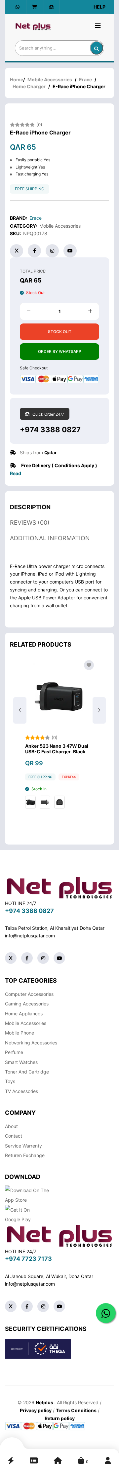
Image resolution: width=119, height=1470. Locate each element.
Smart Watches (21, 1062)
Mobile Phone (19, 1033)
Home (16, 79)
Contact (13, 1136)
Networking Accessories (31, 1042)
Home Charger (29, 86)
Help (99, 7)
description (30, 507)
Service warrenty (23, 1146)
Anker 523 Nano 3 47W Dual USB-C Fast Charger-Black (56, 748)
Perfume (14, 1052)
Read (15, 473)
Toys (10, 1081)
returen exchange (25, 1155)
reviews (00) (30, 522)
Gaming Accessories (27, 1003)
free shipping (29, 188)
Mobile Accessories (49, 79)
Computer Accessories (29, 994)
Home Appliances (24, 1013)
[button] (99, 710)
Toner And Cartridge (27, 1071)
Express (69, 777)
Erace (85, 79)
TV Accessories (21, 1091)
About (11, 1126)
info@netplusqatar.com (30, 935)
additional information (50, 538)
